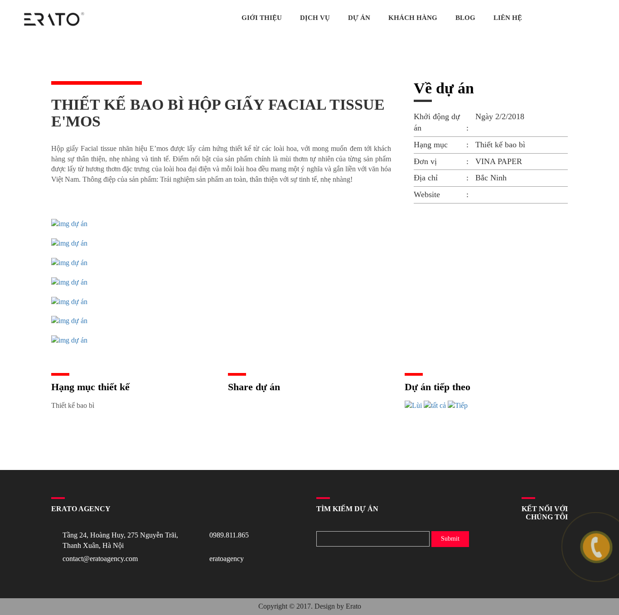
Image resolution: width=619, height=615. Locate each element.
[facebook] (580, 18)
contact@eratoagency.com (100, 558)
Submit (450, 538)
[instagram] (591, 18)
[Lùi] (413, 406)
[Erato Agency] (54, 19)
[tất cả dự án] (435, 406)
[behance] (568, 18)
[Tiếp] (458, 406)
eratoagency (226, 558)
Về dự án (444, 88)
